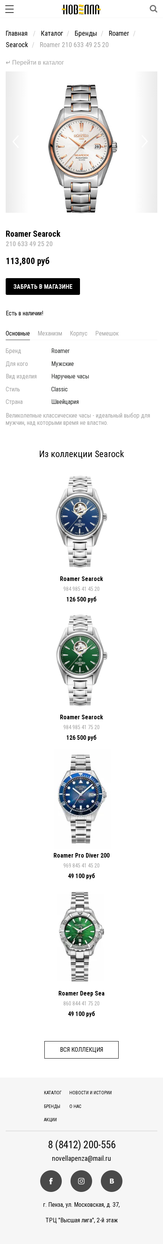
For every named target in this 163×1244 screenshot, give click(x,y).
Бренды (86, 33)
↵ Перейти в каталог (35, 62)
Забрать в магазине (42, 286)
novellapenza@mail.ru (81, 1158)
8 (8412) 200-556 (82, 1145)
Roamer (119, 33)
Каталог (52, 33)
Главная (17, 33)
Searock (17, 45)
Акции (50, 1119)
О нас (75, 1106)
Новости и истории (90, 1092)
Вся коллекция (81, 1049)
